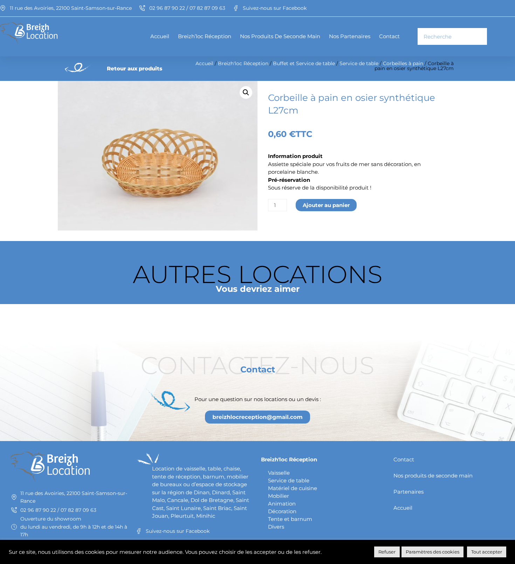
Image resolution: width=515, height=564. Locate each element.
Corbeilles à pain (403, 63)
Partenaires (408, 491)
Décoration (282, 511)
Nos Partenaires (349, 36)
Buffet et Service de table (304, 63)
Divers (276, 526)
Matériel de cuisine (292, 488)
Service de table (358, 63)
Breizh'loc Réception (243, 63)
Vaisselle (279, 472)
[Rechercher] (478, 36)
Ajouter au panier (326, 205)
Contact (389, 36)
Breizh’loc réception (204, 36)
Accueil (159, 36)
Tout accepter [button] (486, 552)
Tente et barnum (290, 519)
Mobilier (278, 496)
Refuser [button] (387, 552)
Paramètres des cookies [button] (432, 552)
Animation (282, 503)
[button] (246, 92)
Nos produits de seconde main (280, 36)
